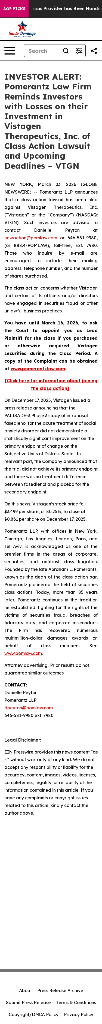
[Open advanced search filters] (78, 50)
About (25, 990)
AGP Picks (14, 8)
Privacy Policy (78, 1014)
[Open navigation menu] (9, 50)
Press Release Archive (60, 990)
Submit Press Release (28, 1002)
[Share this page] (94, 50)
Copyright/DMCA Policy (33, 1014)
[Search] (65, 50)
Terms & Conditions (76, 1002)
